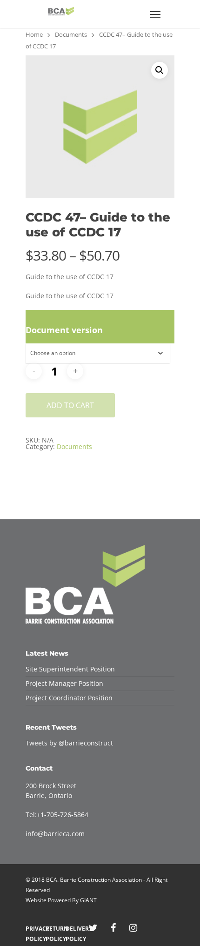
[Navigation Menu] (155, 14)
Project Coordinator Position (69, 697)
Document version (64, 329)
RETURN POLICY (53, 929)
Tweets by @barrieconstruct (69, 742)
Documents (71, 34)
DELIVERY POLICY (73, 929)
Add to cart (70, 405)
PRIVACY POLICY (33, 929)
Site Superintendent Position (70, 668)
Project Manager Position (64, 683)
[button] (159, 70)
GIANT (88, 900)
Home (34, 34)
